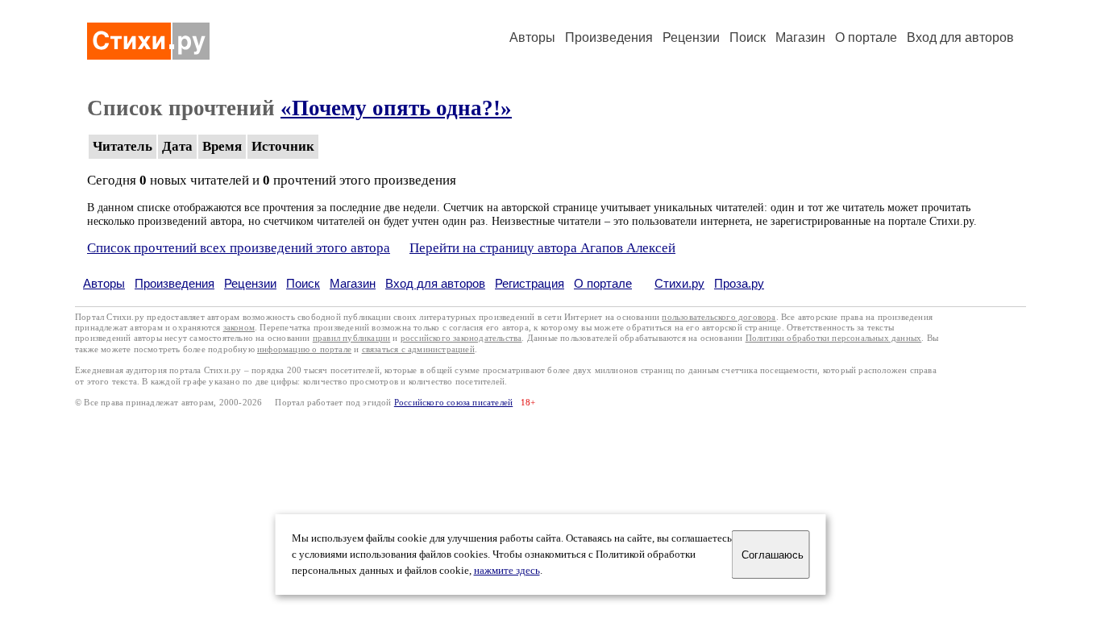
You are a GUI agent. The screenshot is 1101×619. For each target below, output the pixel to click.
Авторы (532, 37)
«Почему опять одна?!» (396, 108)
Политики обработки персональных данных (834, 338)
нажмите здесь (507, 570)
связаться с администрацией (418, 349)
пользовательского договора (718, 317)
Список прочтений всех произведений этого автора (238, 247)
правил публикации (351, 338)
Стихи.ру (679, 283)
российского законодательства (461, 338)
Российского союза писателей (453, 402)
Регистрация (529, 283)
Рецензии (691, 37)
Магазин (800, 37)
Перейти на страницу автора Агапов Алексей (542, 247)
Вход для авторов (960, 37)
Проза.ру (739, 283)
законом (239, 327)
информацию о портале (304, 349)
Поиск (747, 37)
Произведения (609, 37)
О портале (603, 283)
